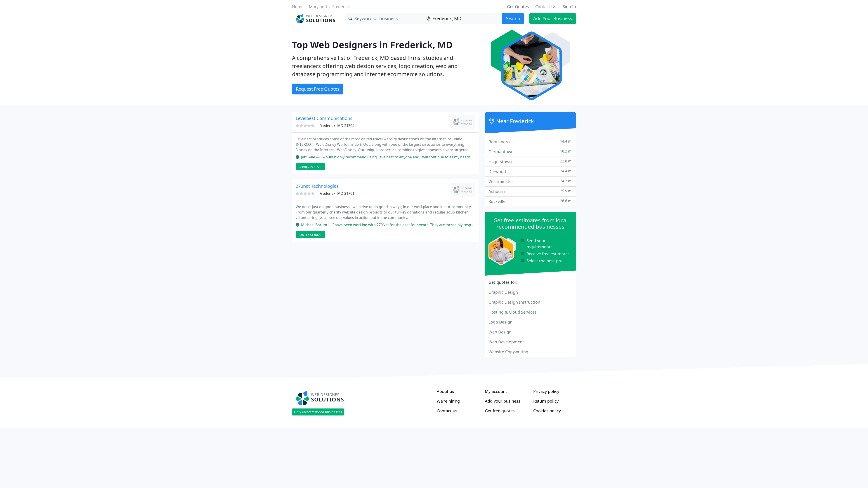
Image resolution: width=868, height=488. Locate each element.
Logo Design (500, 322)
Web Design (500, 332)
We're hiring (448, 401)
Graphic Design (503, 292)
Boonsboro (530, 141)
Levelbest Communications (324, 118)
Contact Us (545, 6)
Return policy (546, 401)
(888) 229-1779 (310, 167)
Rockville (530, 201)
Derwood (530, 171)
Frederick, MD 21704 (336, 125)
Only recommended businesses (318, 412)
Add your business (502, 401)
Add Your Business (552, 18)
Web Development (506, 342)
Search (513, 18)
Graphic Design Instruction (514, 302)
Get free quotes (500, 410)
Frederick (341, 6)
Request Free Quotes (318, 89)
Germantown (530, 151)
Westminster (530, 181)
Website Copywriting (508, 351)
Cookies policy (547, 410)
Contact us (447, 410)
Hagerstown (530, 161)
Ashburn (530, 191)
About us (445, 391)
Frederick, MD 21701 (336, 193)
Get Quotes (518, 6)
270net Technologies (317, 186)
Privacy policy (546, 391)
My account (496, 391)
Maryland (318, 6)
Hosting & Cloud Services (512, 312)
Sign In (569, 6)
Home (298, 6)
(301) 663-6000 (310, 234)
